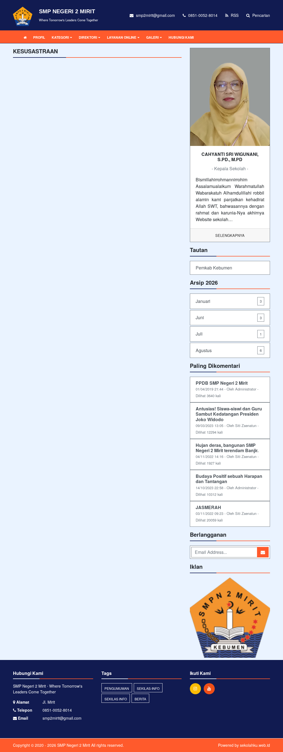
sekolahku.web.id (255, 745)
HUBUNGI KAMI (181, 37)
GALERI (152, 37)
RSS (234, 15)
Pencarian (260, 15)
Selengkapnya (230, 235)
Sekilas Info (115, 698)
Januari (229, 301)
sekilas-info (148, 688)
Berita (140, 698)
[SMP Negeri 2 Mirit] (230, 618)
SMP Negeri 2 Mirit (73, 745)
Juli (229, 334)
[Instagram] (197, 688)
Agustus (229, 350)
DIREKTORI (88, 37)
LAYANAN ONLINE (121, 37)
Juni (229, 317)
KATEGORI (60, 37)
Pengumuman (116, 688)
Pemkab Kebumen (214, 267)
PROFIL (39, 37)
